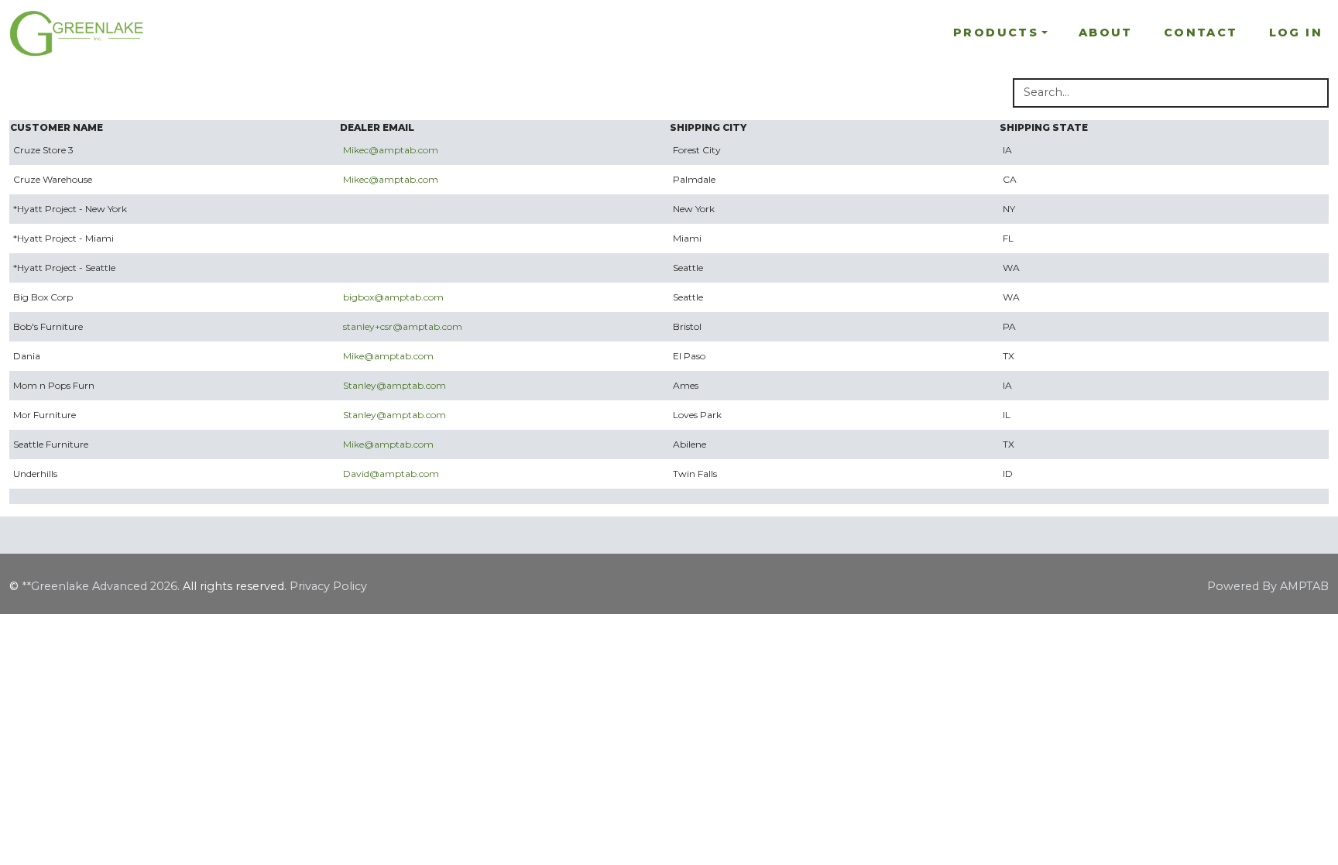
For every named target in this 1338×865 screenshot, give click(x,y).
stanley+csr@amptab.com (402, 326)
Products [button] (995, 32)
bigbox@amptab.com (393, 297)
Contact (1201, 32)
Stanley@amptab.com (394, 385)
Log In (1296, 32)
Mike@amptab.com (388, 356)
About (1106, 32)
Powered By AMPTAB (1268, 586)
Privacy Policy (328, 586)
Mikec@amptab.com (390, 150)
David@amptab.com (391, 473)
